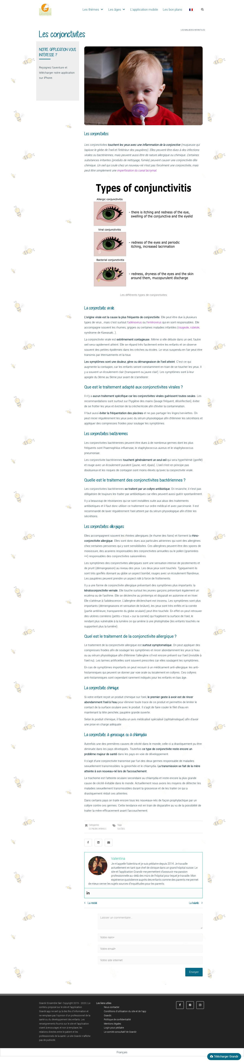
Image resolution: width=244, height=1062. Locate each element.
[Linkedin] (88, 893)
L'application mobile (144, 9)
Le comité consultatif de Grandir (120, 1032)
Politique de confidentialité (117, 1019)
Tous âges (121, 829)
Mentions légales (112, 1023)
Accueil (175, 30)
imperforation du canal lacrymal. (137, 170)
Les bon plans (172, 9)
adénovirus (135, 322)
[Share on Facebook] (88, 842)
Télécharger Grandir (225, 1056)
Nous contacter (111, 1007)
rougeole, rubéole (188, 327)
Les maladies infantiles (193, 30)
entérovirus (154, 322)
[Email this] (108, 842)
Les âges (114, 9)
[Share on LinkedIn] (98, 842)
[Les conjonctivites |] (45, 9)
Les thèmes (91, 9)
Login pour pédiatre (114, 1027)
